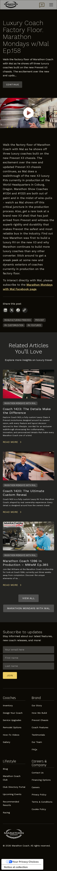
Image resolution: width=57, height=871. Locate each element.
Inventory (8, 705)
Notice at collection (16, 867)
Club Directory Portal (14, 787)
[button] (50, 5)
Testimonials (38, 735)
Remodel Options (12, 727)
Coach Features (40, 727)
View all (28, 598)
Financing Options (41, 780)
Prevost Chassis (40, 720)
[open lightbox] (28, 113)
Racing (6, 812)
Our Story (37, 705)
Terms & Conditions (42, 802)
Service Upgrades (12, 720)
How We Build (39, 713)
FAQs (34, 749)
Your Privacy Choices (25, 861)
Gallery (6, 742)
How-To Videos (11, 735)
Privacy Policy (39, 794)
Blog (5, 769)
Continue (12, 84)
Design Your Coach (12, 713)
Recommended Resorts (11, 803)
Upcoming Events (12, 794)
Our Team (37, 742)
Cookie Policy (39, 809)
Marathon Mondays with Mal (28, 608)
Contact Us (38, 772)
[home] (11, 4)
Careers (36, 787)
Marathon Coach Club (11, 778)
